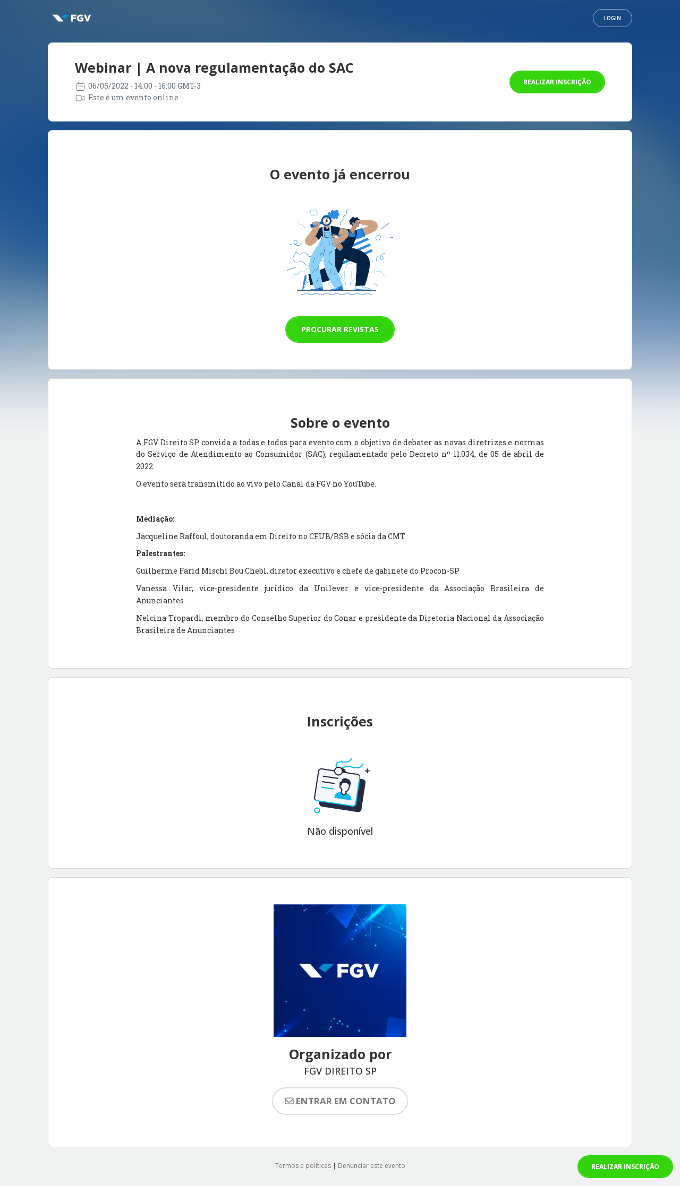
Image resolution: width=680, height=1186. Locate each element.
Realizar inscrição (557, 81)
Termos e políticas (303, 1165)
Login (612, 18)
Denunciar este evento (371, 1165)
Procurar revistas (340, 329)
